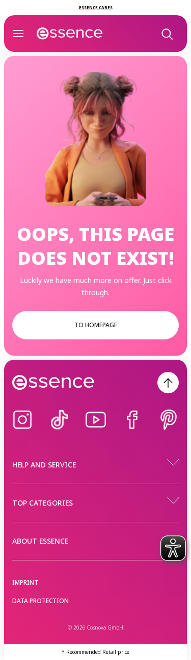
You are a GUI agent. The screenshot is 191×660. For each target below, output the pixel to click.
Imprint (25, 582)
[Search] (166, 33)
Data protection (40, 600)
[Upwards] (168, 382)
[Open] (18, 33)
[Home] (70, 33)
